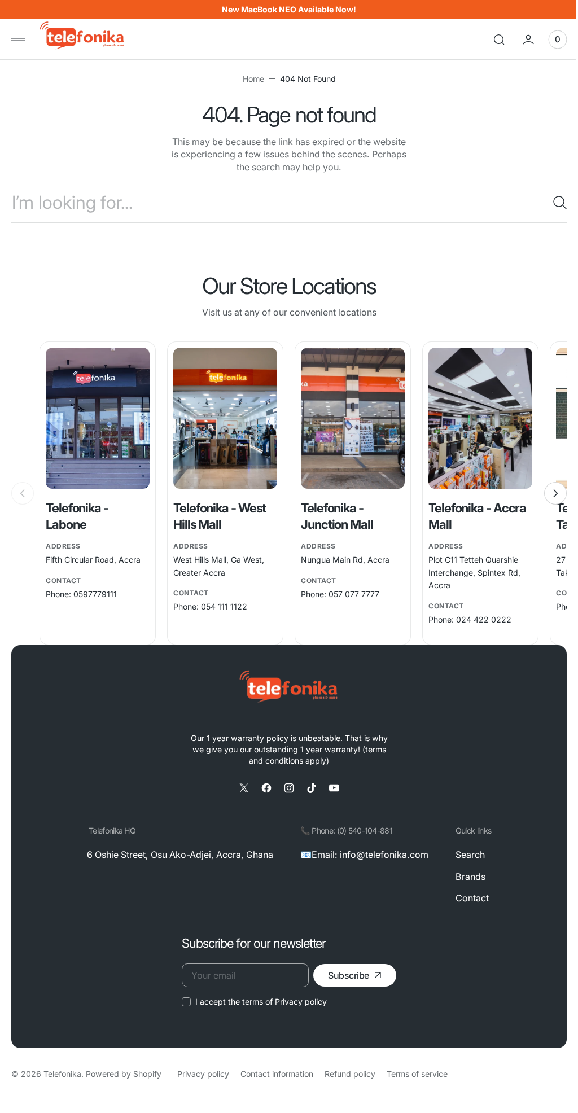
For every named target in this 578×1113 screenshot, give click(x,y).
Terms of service (417, 1074)
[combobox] (284, 202)
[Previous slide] (22, 493)
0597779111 (95, 594)
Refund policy (350, 1074)
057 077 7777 (350, 594)
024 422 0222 (477, 619)
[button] (18, 39)
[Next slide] (547, 493)
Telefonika (62, 1074)
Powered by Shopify (123, 1074)
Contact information (276, 1074)
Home (249, 79)
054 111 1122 (222, 607)
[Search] (547, 202)
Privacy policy (297, 1001)
